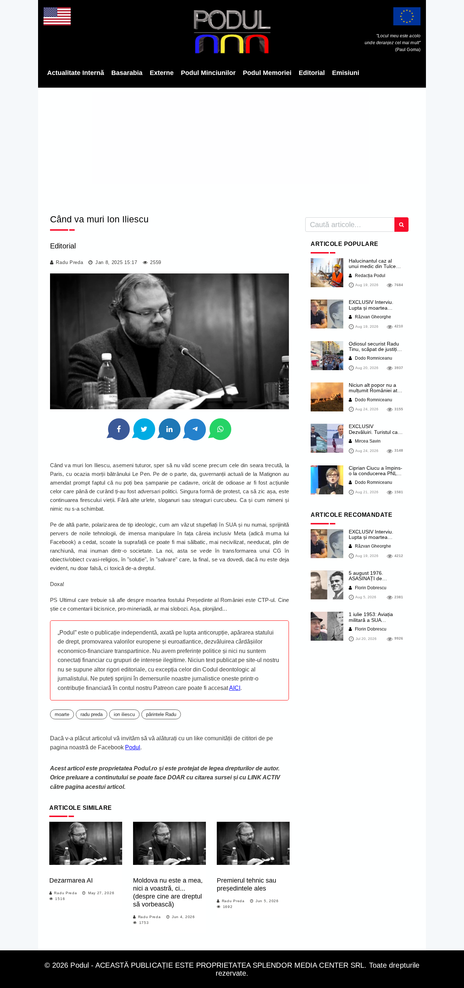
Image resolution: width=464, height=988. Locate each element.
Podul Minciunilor (208, 72)
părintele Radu (161, 714)
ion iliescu (124, 714)
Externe (162, 72)
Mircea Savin (367, 441)
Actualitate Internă (75, 72)
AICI (234, 688)
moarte (62, 714)
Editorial (312, 72)
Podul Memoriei (267, 72)
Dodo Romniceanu (373, 358)
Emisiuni (345, 72)
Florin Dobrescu (370, 587)
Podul (132, 747)
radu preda (91, 714)
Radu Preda (69, 262)
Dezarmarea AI (71, 880)
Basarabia (126, 72)
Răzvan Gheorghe (372, 316)
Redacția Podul (369, 275)
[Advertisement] (232, 148)
